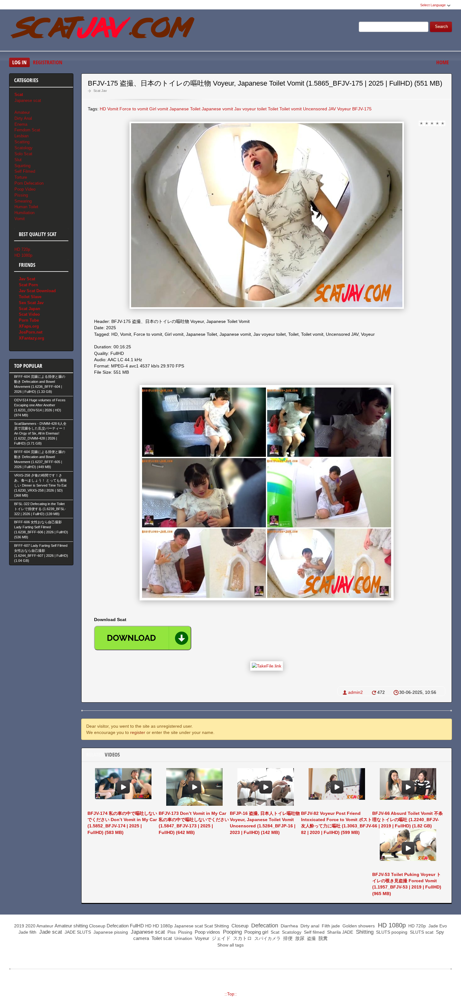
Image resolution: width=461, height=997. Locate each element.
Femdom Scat (27, 130)
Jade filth (26, 932)
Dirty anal (309, 925)
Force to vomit (133, 108)
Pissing (21, 195)
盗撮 (311, 938)
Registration (47, 62)
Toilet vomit (290, 108)
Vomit (112, 108)
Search (441, 26)
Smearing (23, 201)
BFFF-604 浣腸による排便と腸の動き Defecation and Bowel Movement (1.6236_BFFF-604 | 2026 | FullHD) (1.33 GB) (39, 384)
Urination (182, 938)
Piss (171, 932)
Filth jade (330, 925)
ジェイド (220, 938)
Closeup (97, 925)
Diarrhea (288, 925)
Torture (20, 177)
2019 (19, 925)
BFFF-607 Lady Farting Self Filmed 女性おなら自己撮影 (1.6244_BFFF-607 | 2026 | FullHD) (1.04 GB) (41, 553)
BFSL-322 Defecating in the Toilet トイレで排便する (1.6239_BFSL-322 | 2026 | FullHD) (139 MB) (40, 509)
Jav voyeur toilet (250, 108)
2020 (30, 925)
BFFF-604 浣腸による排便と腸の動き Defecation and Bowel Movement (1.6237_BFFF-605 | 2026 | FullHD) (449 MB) (39, 459)
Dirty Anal (23, 118)
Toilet (273, 108)
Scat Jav (100, 90)
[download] (142, 638)
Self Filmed (24, 171)
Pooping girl (255, 932)
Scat (208, 925)
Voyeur (344, 108)
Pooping (231, 932)
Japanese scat (27, 100)
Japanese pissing (110, 932)
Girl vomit (158, 108)
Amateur (22, 112)
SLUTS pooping (391, 932)
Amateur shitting (71, 925)
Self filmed (314, 932)
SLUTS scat (421, 932)
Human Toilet (26, 206)
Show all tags (230, 944)
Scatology (23, 147)
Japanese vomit (217, 108)
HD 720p (22, 249)
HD (103, 108)
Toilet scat (161, 938)
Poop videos (206, 932)
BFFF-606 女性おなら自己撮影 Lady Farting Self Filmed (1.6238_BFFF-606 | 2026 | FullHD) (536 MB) (41, 529)
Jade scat (50, 932)
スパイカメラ (267, 938)
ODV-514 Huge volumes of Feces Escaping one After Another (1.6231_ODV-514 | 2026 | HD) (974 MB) (40, 407)
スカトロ (242, 938)
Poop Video (24, 189)
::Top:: (231, 993)
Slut (18, 159)
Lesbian (21, 136)
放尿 (299, 938)
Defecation (118, 925)
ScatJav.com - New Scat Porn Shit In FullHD (103, 31)
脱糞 (322, 938)
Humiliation (24, 212)
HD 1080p (23, 255)
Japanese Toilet (184, 108)
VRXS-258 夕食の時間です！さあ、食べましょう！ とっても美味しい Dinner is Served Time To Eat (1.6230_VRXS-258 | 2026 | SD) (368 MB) (40, 485)
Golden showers (358, 925)
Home (442, 62)
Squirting (22, 165)
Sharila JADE (339, 932)
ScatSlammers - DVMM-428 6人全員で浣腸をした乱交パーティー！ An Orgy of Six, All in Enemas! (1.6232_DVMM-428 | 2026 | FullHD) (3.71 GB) (40, 434)
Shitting (221, 925)
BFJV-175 (362, 108)
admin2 (355, 692)
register (137, 732)
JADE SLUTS (77, 932)
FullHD (137, 925)
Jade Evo (437, 925)
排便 (287, 938)
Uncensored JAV (319, 108)
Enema (20, 124)
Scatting (21, 142)
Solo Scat (23, 153)
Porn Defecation (29, 183)
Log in (19, 62)
